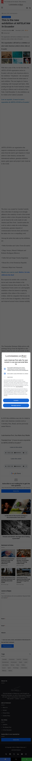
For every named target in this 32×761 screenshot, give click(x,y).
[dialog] (16, 380)
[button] (16, 377)
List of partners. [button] (19, 386)
